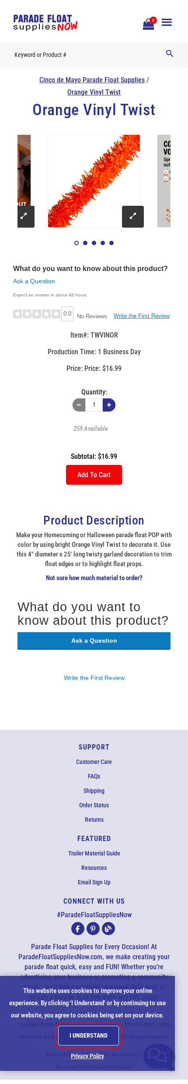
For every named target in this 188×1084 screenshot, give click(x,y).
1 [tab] (76, 243)
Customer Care (94, 761)
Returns (94, 819)
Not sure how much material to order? (94, 578)
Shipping (94, 790)
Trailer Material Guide (94, 853)
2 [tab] (85, 243)
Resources (94, 867)
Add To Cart (94, 475)
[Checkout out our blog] (108, 928)
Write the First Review (142, 316)
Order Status (94, 805)
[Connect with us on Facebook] (77, 928)
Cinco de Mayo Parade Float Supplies (92, 80)
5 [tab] (111, 243)
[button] (147, 23)
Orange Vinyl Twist (94, 92)
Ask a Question (34, 281)
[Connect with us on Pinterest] (93, 928)
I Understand (89, 1035)
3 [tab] (94, 243)
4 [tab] (103, 243)
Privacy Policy (87, 1055)
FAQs (94, 776)
